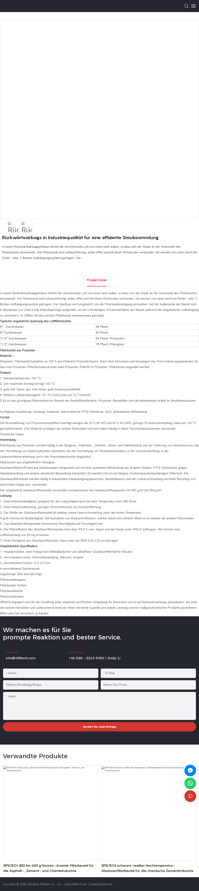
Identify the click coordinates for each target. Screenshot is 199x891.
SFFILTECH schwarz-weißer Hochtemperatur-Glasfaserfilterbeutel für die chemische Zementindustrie (147, 868)
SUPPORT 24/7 (77, 652)
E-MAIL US (11, 652)
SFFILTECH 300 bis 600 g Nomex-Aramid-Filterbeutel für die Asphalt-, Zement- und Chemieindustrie (48, 868)
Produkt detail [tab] (96, 280)
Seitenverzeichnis (101, 884)
